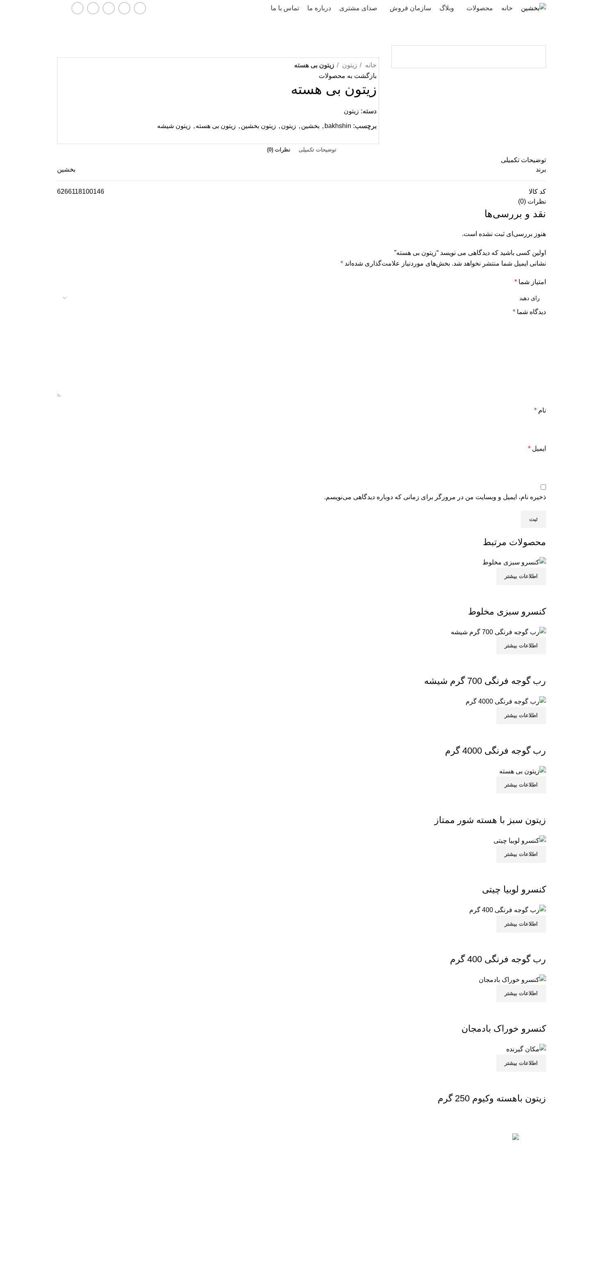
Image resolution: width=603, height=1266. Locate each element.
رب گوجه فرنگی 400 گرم (498, 959)
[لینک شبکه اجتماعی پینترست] (360, 136)
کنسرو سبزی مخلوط (507, 611)
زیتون (348, 65)
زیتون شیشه (174, 125)
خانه (370, 65)
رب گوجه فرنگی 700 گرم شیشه (485, 681)
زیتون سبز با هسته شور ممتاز (490, 820)
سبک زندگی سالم (152, 1168)
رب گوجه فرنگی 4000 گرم (495, 750)
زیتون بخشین (258, 125)
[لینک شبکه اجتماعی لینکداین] (109, 8)
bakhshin (337, 125)
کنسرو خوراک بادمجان (503, 1028)
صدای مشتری (280, 1210)
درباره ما (286, 1224)
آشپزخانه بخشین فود (148, 1196)
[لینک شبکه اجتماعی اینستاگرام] (124, 8)
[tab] (317, 150)
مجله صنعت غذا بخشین (145, 1140)
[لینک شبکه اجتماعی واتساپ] (93, 8)
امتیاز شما (530, 281)
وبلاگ (290, 1196)
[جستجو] (60, 8)
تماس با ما (284, 1168)
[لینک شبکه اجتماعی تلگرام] (77, 8)
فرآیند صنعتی (157, 1182)
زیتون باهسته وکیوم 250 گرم (492, 1098)
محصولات (285, 1154)
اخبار (291, 1182)
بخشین (310, 125)
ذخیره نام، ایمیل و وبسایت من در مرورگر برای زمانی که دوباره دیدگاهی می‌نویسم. (435, 496)
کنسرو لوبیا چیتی (514, 889)
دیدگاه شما (529, 311)
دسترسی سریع (279, 1140)
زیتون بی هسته (216, 125)
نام (540, 410)
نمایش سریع (535, 595)
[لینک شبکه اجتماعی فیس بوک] (140, 8)
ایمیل (537, 448)
